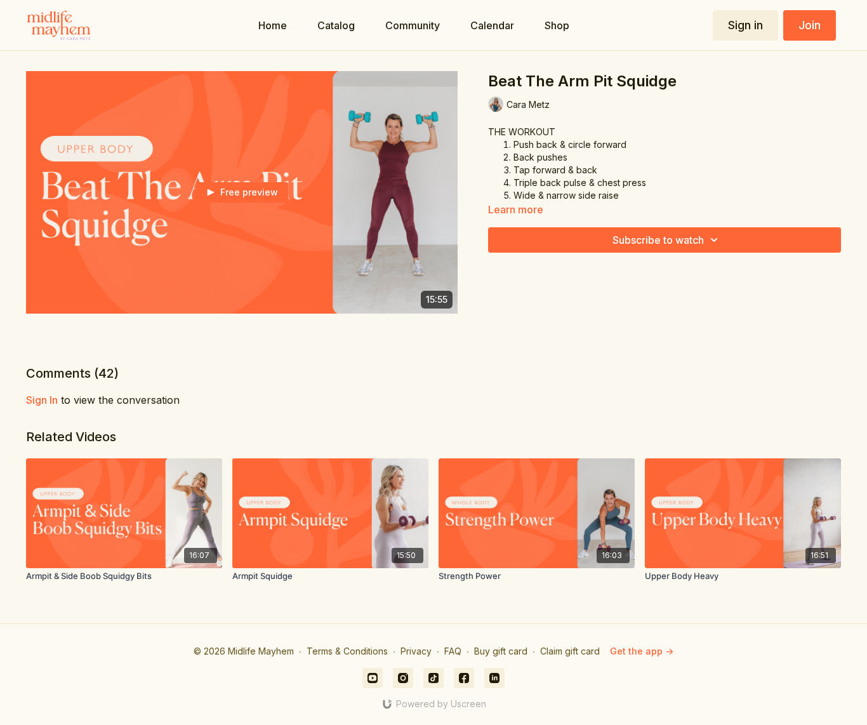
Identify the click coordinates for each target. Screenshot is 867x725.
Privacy (416, 651)
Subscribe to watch (658, 240)
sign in (42, 400)
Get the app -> (641, 651)
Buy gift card (500, 651)
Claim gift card (570, 651)
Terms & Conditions (347, 651)
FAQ (452, 651)
